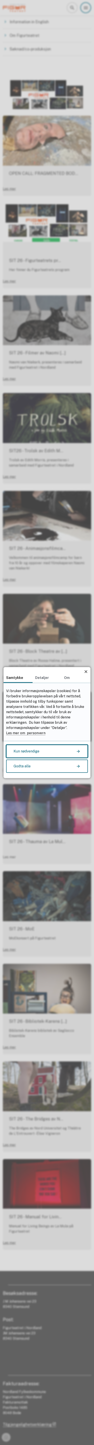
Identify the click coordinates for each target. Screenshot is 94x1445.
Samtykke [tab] (14, 677)
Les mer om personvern (25, 733)
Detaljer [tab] (42, 677)
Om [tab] (67, 677)
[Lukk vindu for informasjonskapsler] (85, 671)
